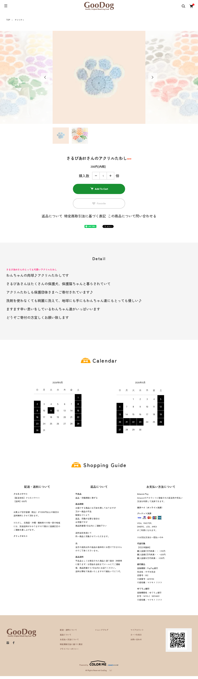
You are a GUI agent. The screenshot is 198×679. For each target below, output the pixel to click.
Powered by (83, 665)
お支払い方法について (69, 639)
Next (152, 77)
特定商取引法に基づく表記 (85, 215)
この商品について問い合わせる (132, 215)
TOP (8, 20)
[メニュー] (6, 6)
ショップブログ (101, 629)
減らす (96, 175)
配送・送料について (68, 629)
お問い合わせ (136, 639)
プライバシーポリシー (69, 648)
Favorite (101, 203)
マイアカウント (137, 629)
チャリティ (19, 20)
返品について (52, 215)
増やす (110, 175)
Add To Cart (101, 189)
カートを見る (136, 634)
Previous (45, 77)
